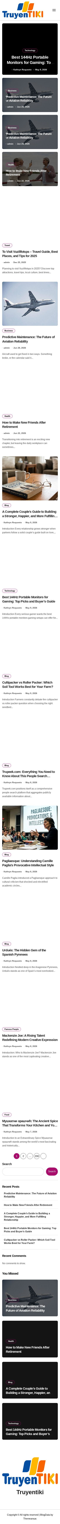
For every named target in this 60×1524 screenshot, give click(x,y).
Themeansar (29, 1518)
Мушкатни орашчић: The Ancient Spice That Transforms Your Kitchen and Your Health (30, 1125)
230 (37, 1156)
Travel (7, 245)
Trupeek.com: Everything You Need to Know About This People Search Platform (28, 776)
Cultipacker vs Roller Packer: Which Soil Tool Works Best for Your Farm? (29, 1241)
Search (7, 1164)
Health (11, 165)
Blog (7, 505)
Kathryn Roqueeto (22, 69)
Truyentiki (30, 1492)
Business (12, 91)
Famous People (12, 1029)
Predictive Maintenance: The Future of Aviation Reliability (30, 1195)
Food (7, 1115)
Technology (30, 50)
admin (10, 107)
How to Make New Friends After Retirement (28, 1205)
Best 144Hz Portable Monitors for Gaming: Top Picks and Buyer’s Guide (30, 62)
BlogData (45, 1515)
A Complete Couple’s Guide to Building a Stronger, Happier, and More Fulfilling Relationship (29, 516)
